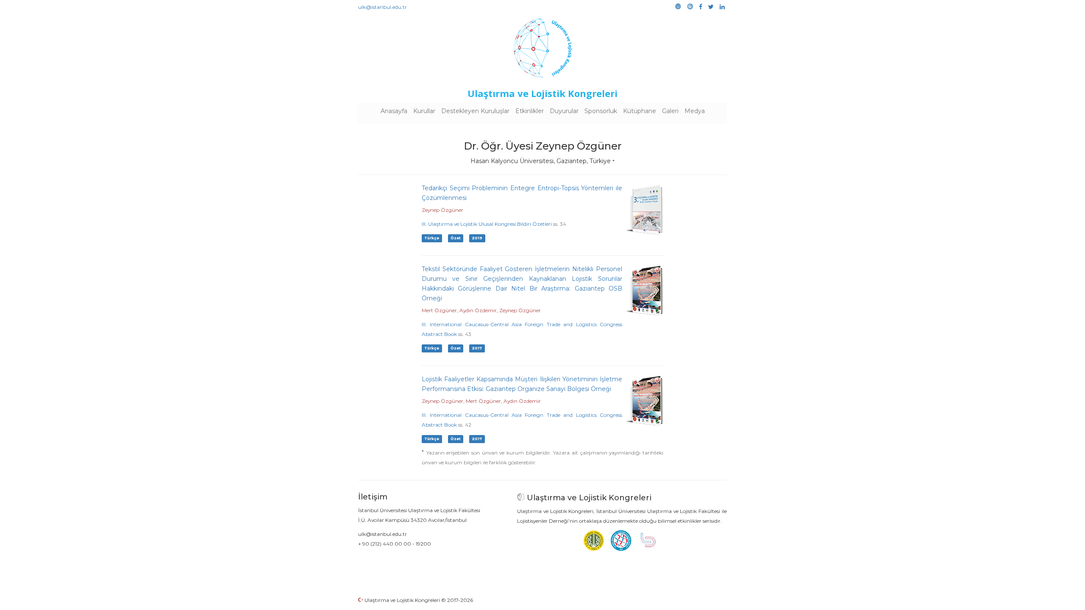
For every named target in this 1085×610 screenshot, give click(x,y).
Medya (694, 111)
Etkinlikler (529, 111)
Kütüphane (639, 111)
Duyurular (564, 111)
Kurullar (424, 111)
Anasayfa (394, 111)
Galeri (670, 111)
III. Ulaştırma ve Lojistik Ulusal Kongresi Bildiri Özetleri (487, 224)
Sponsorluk (600, 111)
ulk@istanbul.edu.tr (382, 7)
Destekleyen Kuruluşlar (475, 111)
